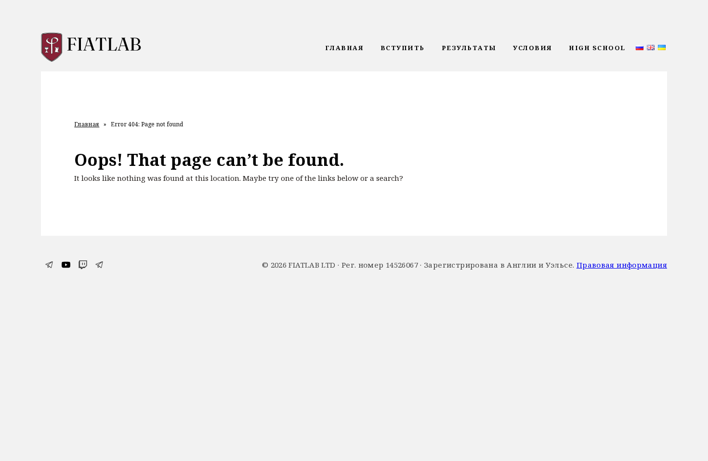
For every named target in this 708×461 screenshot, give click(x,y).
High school (597, 47)
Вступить (402, 47)
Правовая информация (622, 265)
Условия (532, 47)
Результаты (469, 47)
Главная (344, 47)
